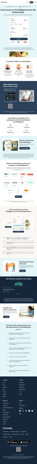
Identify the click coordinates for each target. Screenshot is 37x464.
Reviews (4, 396)
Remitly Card (21, 387)
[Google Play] (10, 94)
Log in (27, 2)
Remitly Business (22, 389)
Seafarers (4, 421)
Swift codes (5, 405)
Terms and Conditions (27, 49)
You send (11, 18)
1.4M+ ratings (12, 6)
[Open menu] (35, 2)
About (4, 382)
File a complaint (22, 405)
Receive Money (22, 384)
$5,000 (20, 24)
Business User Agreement (14, 431)
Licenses (26, 434)
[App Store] (10, 98)
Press (4, 389)
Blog (4, 384)
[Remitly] (4, 2)
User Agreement (6, 431)
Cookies (10, 436)
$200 (11, 24)
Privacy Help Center (15, 434)
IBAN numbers (5, 414)
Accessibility (5, 436)
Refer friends (5, 419)
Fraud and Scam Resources (8, 407)
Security (22, 434)
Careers (4, 391)
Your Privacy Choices (7, 434)
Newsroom (5, 387)
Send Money (21, 382)
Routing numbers (6, 412)
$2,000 (15, 24)
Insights (4, 423)
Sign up (31, 2)
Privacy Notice (23, 431)
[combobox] (26, 28)
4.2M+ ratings (26, 6)
